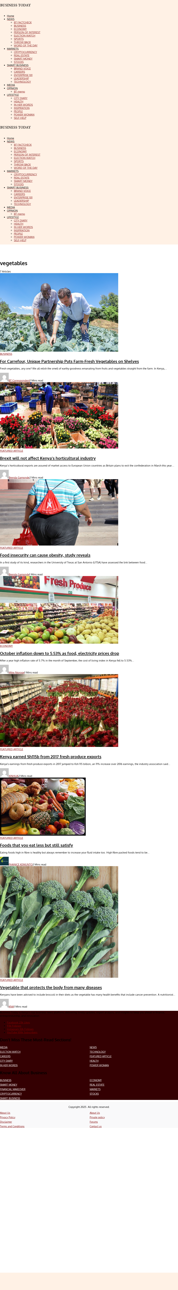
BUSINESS (5, 1080)
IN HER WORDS (9, 1065)
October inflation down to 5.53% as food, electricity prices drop (59, 653)
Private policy (97, 1117)
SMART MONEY (8, 1084)
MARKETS (95, 1089)
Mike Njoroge (17, 672)
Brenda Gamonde (19, 477)
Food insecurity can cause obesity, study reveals (45, 555)
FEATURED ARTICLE (101, 1056)
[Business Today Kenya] (15, 130)
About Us (5, 1112)
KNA (11, 1006)
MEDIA (3, 1047)
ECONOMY (96, 1080)
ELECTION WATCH (10, 1051)
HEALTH (94, 1060)
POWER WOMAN (99, 1065)
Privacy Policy (7, 1117)
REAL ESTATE (97, 1084)
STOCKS (94, 1093)
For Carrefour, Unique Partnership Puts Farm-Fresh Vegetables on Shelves (69, 361)
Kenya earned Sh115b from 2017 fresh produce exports (50, 756)
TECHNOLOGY (98, 1051)
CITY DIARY (6, 1060)
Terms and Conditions (12, 1126)
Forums (94, 1121)
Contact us (96, 1126)
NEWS (93, 1047)
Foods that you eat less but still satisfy (36, 845)
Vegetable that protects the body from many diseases (51, 987)
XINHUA (13, 776)
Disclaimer (6, 1121)
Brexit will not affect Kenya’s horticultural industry (48, 458)
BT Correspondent (19, 380)
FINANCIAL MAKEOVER (12, 1089)
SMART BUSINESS (10, 1098)
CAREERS (5, 1056)
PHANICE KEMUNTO (21, 864)
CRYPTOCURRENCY (11, 1093)
